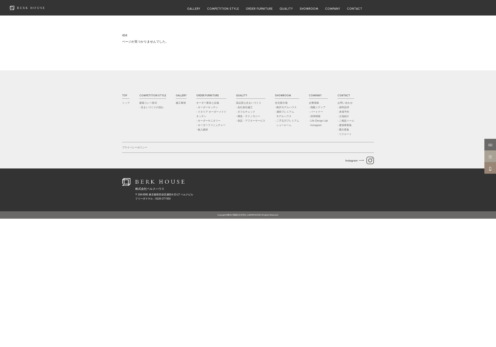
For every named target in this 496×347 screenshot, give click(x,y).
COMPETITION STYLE (223, 8)
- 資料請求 (343, 107)
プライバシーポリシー (134, 147)
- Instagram (315, 125)
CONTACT (354, 8)
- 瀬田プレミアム (284, 114)
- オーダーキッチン (207, 107)
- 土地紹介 (343, 116)
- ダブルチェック (245, 111)
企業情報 (314, 102)
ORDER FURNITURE (259, 8)
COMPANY (332, 8)
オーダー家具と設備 (207, 102)
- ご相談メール (346, 120)
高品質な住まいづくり (248, 102)
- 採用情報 (314, 116)
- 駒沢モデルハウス (286, 107)
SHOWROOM (309, 8)
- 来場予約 (343, 111)
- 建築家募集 (345, 125)
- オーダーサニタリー (208, 120)
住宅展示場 (281, 102)
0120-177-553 (162, 198)
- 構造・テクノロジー (248, 116)
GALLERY (193, 8)
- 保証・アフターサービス (250, 120)
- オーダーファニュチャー (211, 125)
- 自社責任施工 (244, 107)
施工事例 (181, 102)
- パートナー (316, 111)
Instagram (351, 160)
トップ (126, 102)
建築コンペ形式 (148, 102)
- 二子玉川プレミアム (287, 123)
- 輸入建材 (202, 129)
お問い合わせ (345, 102)
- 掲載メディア (317, 107)
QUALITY (286, 8)
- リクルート (345, 134)
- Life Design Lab (318, 120)
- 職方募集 (343, 129)
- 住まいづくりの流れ (151, 107)
